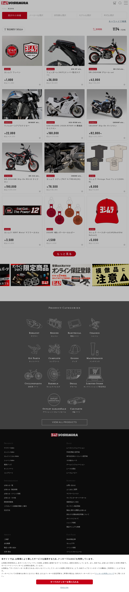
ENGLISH (64, 587)
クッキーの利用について (104, 573)
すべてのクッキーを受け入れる (64, 582)
